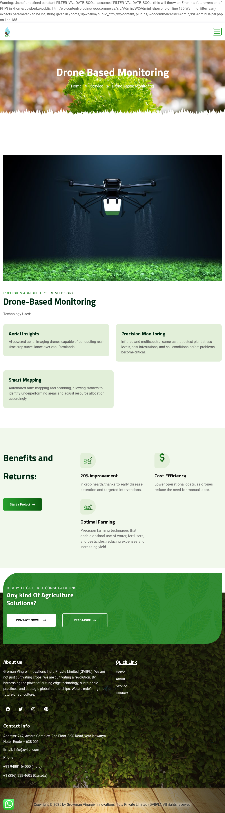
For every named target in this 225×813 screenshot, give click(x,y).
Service (96, 86)
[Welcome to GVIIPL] (7, 31)
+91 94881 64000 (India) (22, 766)
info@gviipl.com (26, 750)
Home (76, 86)
